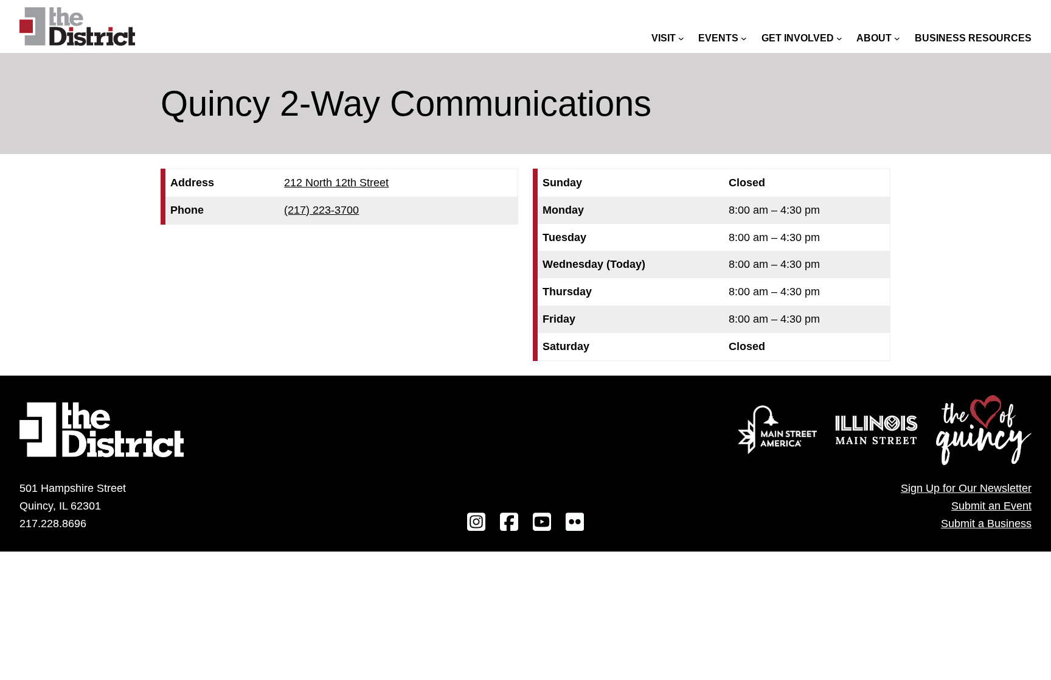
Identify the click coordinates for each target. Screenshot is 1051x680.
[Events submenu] (744, 38)
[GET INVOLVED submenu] (839, 38)
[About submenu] (897, 38)
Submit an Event (991, 506)
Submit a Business (986, 523)
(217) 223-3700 (321, 210)
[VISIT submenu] (681, 38)
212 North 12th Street (336, 183)
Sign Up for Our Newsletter (966, 488)
